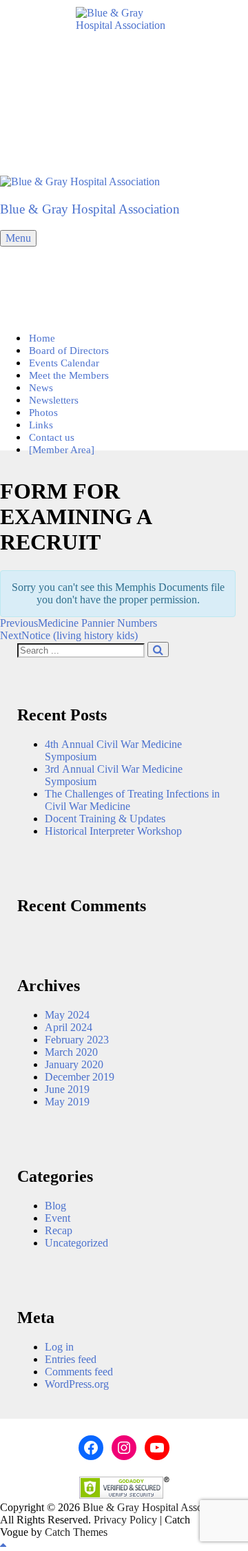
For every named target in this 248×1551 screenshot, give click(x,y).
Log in (59, 1347)
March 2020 (71, 1052)
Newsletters (54, 400)
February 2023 (77, 1039)
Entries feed (70, 1359)
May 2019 (67, 1101)
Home (42, 338)
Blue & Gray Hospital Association (90, 209)
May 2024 (67, 1015)
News (41, 387)
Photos (43, 412)
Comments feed (79, 1371)
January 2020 (74, 1064)
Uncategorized (76, 1243)
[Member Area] (61, 449)
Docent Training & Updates (105, 818)
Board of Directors (69, 350)
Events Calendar (64, 362)
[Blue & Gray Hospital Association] (80, 181)
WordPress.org (77, 1384)
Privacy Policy (125, 1520)
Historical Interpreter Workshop (113, 831)
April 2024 (68, 1027)
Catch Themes (76, 1532)
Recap (58, 1230)
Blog (55, 1205)
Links (41, 424)
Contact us (51, 437)
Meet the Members (69, 375)
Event (57, 1218)
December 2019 (79, 1077)
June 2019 (67, 1089)
